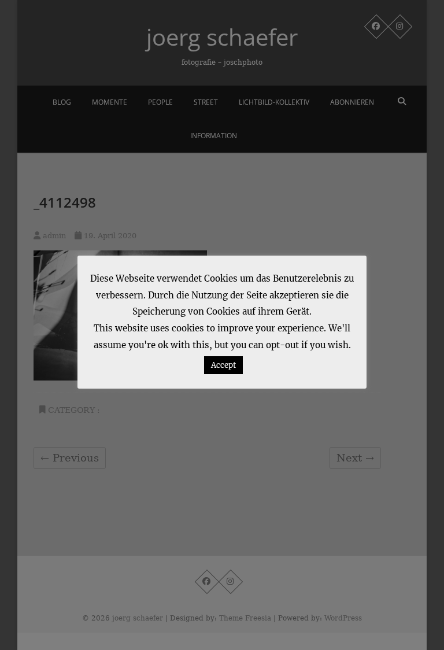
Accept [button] (223, 365)
